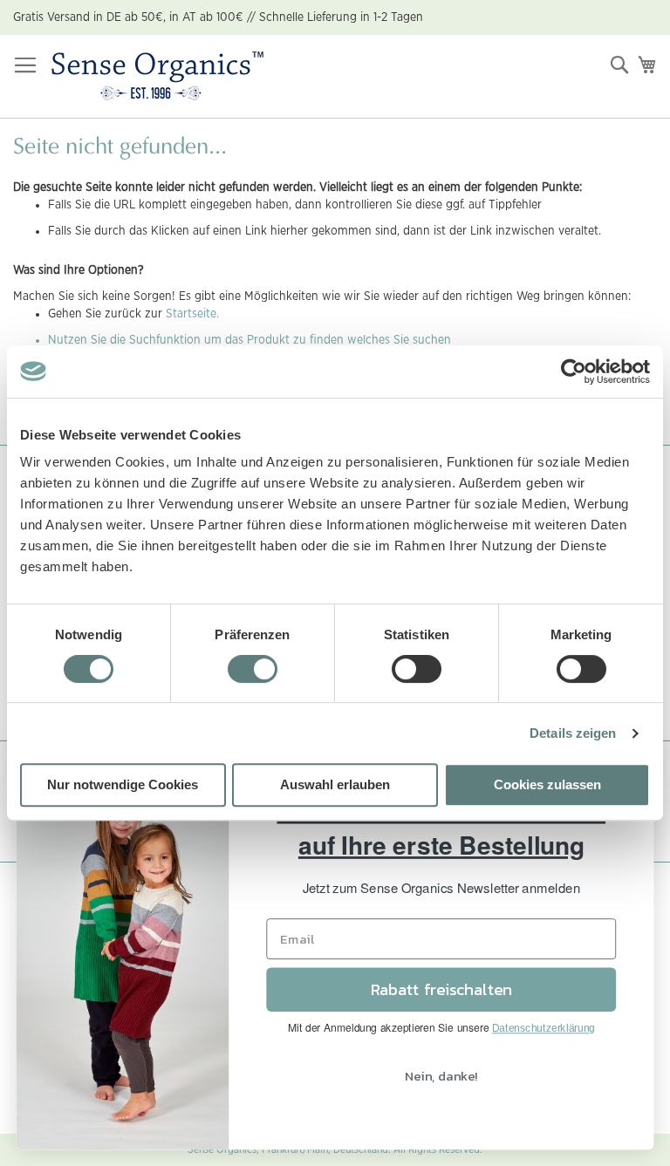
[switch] (252, 671)
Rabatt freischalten (441, 990)
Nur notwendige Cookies (122, 784)
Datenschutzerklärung (543, 1028)
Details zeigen (573, 733)
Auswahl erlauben (335, 784)
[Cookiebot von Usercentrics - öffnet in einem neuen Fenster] (573, 371)
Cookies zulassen (547, 784)
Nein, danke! (441, 1075)
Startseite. (192, 314)
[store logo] (157, 76)
